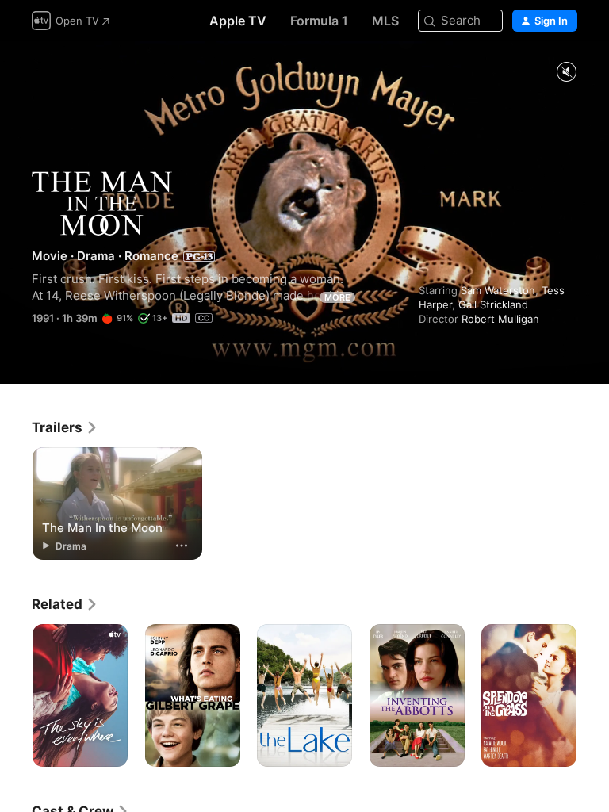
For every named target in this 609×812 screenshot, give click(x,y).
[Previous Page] (16, 695)
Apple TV (237, 21)
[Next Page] (593, 695)
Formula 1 (319, 21)
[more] (181, 545)
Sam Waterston (498, 290)
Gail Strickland (493, 304)
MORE (337, 297)
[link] (65, 427)
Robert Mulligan (500, 318)
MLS (385, 21)
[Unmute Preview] (566, 72)
